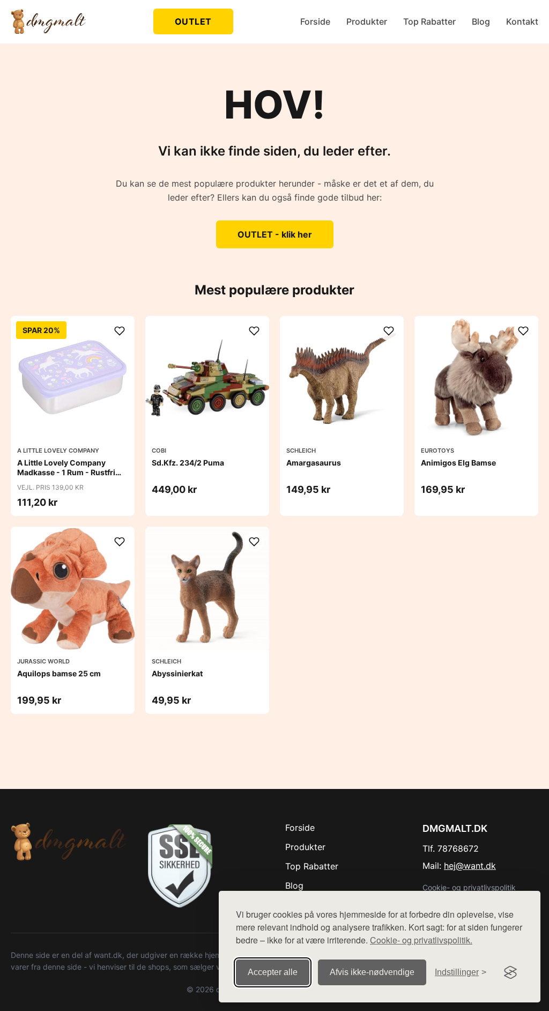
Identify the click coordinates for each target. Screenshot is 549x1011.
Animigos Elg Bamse (458, 462)
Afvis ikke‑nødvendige (372, 972)
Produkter (366, 21)
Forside (315, 21)
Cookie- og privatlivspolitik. (421, 940)
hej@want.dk (470, 865)
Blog (481, 21)
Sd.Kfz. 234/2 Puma (188, 462)
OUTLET (193, 21)
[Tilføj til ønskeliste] (119, 331)
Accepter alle (273, 972)
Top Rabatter (429, 21)
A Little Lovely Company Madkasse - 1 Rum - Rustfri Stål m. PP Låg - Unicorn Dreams (66, 477)
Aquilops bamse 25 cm (59, 673)
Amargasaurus (313, 462)
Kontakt (522, 21)
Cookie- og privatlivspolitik (469, 887)
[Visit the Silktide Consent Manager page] (510, 972)
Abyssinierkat (177, 673)
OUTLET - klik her (275, 234)
